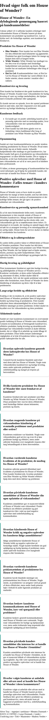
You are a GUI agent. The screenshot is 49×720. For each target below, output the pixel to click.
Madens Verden (38, 716)
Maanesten (25, 716)
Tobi (17, 716)
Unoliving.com (6, 716)
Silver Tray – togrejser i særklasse (14, 711)
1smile (37, 714)
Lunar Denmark (25, 714)
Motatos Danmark (38, 711)
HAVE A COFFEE (8, 714)
